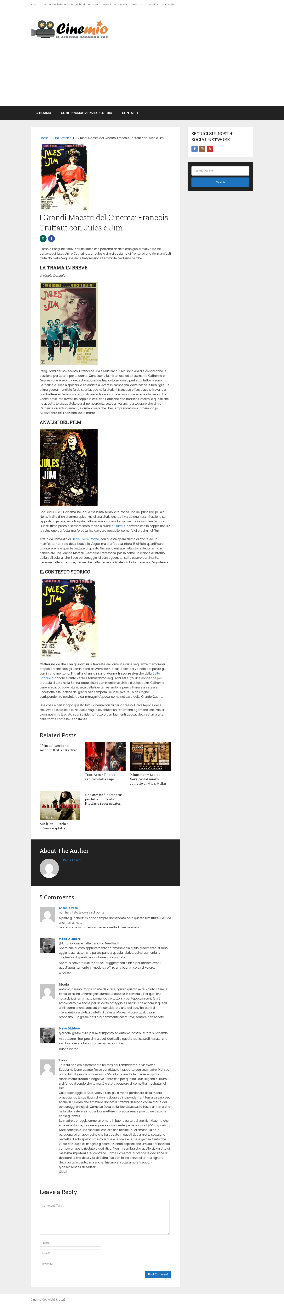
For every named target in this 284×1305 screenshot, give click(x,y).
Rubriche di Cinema (83, 4)
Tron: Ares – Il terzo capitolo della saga (100, 777)
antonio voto (68, 908)
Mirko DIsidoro (69, 1028)
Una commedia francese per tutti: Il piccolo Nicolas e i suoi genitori (103, 799)
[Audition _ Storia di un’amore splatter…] (60, 805)
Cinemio (36, 1299)
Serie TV (138, 4)
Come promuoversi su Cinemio (86, 113)
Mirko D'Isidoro (70, 939)
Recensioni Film (54, 4)
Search (220, 182)
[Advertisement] (142, 77)
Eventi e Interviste (114, 4)
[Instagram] (202, 149)
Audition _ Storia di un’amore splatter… (55, 826)
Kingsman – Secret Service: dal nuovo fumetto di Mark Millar (148, 779)
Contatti (130, 113)
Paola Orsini (72, 860)
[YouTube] (210, 149)
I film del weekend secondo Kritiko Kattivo (58, 748)
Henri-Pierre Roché (85, 539)
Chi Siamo (43, 113)
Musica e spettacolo (161, 4)
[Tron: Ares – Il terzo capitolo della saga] (105, 756)
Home (34, 4)
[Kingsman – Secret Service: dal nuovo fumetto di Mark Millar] (150, 756)
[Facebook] (194, 149)
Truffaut (119, 526)
